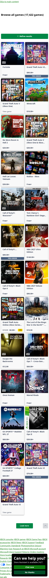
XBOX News (16, 542)
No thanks (29, 572)
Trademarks (5, 573)
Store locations (6, 555)
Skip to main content (9, 1)
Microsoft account (38, 548)
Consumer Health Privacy (11, 567)
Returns (25, 551)
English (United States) (10, 561)
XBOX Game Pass (34, 539)
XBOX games (20, 539)
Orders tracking (37, 551)
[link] (12, 59)
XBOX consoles (6, 539)
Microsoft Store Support (11, 551)
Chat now (29, 567)
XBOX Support (28, 542)
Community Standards (10, 545)
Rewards (4, 558)
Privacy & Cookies (8, 570)
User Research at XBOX (19, 548)
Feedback (39, 542)
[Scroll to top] (45, 525)
